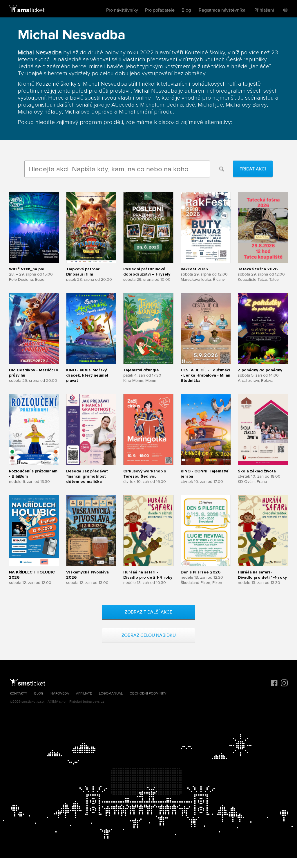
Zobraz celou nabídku (149, 635)
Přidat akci (253, 169)
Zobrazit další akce (148, 612)
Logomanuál (111, 693)
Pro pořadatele (160, 10)
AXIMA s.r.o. (57, 701)
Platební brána (80, 701)
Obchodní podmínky (148, 693)
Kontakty (18, 693)
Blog (186, 10)
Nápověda (59, 693)
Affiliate (84, 693)
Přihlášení (264, 10)
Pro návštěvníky (122, 10)
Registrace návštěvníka (222, 10)
